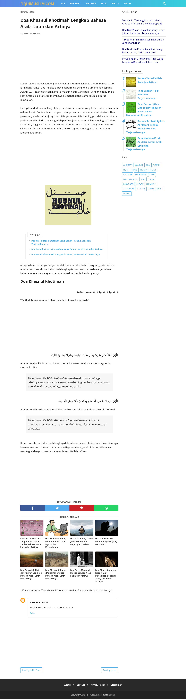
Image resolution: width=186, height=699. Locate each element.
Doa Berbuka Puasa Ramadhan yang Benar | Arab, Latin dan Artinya (67, 249)
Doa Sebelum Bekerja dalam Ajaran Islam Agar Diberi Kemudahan (56, 542)
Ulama (151, 188)
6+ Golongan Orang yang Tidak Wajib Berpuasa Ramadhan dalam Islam (142, 60)
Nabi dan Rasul (130, 179)
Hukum (143, 169)
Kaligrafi (127, 174)
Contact (80, 684)
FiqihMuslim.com (37, 3)
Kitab (152, 174)
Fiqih (104, 3)
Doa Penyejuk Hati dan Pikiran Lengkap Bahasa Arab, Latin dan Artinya (31, 574)
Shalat (127, 3)
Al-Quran (91, 3)
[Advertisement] (69, 58)
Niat (143, 179)
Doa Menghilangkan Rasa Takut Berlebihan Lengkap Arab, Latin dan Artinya (105, 576)
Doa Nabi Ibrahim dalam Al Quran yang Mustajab (106, 541)
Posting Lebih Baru (31, 670)
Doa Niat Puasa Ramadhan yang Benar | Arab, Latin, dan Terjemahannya (61, 242)
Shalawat (151, 184)
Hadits (115, 3)
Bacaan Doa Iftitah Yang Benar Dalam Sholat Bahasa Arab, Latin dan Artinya (30, 542)
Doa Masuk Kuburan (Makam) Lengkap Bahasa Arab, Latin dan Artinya (55, 574)
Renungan (128, 184)
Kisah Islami (140, 174)
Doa (63, 3)
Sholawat (75, 3)
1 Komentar (35, 33)
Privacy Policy (98, 684)
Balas (32, 613)
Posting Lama (109, 670)
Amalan (139, 165)
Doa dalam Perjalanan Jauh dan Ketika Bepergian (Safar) (81, 541)
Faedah (156, 165)
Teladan (141, 188)
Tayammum (128, 188)
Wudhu (126, 193)
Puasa (151, 179)
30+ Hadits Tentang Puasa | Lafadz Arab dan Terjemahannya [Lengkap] (142, 22)
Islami (153, 169)
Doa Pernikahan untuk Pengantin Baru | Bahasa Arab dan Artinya (65, 254)
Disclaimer (116, 684)
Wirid (159, 188)
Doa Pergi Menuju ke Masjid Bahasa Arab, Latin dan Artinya (81, 573)
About (67, 684)
